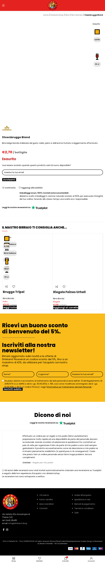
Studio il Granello (46, 543)
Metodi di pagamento (84, 504)
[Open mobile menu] (3, 5)
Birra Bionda (8, 298)
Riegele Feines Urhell (69, 292)
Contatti (43, 508)
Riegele (56, 301)
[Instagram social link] (7, 530)
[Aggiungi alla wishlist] (13, 286)
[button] (65, 307)
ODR (76, 512)
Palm (5, 301)
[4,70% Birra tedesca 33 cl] (77, 258)
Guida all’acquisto (82, 495)
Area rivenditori (46, 504)
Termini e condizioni (84, 508)
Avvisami (9, 179)
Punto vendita (46, 499)
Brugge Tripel (13, 292)
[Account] (70, 5)
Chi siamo (44, 495)
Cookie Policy (65, 541)
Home (46, 15)
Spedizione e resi (82, 499)
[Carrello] (92, 5)
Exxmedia (63, 543)
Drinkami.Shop (57, 15)
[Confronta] (6, 286)
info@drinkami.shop (17, 523)
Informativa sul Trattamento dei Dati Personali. (69, 386)
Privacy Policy (55, 541)
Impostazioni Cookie (78, 541)
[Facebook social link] (3, 530)
